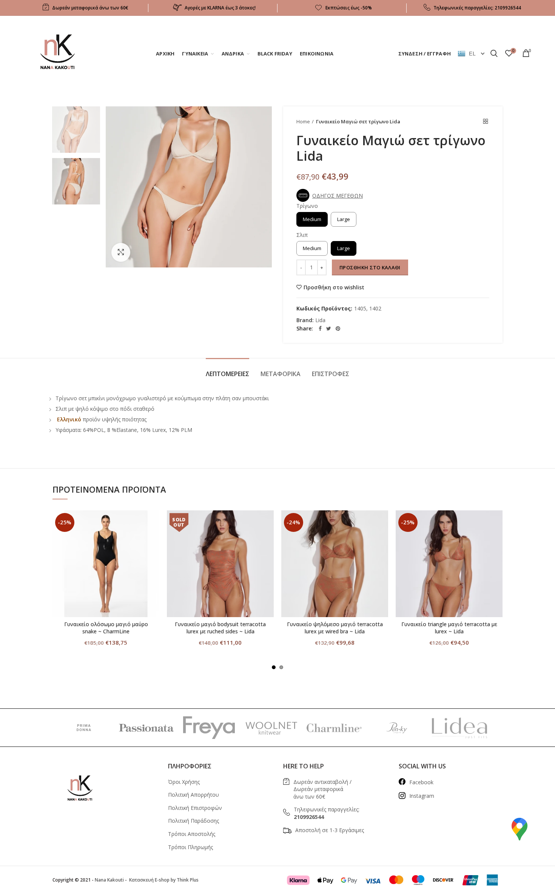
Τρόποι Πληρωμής (190, 847)
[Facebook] (320, 328)
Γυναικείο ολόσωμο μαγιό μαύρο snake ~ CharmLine (106, 627)
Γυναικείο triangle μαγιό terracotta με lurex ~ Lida (449, 627)
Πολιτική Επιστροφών (195, 807)
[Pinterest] (337, 328)
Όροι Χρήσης (184, 781)
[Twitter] (328, 328)
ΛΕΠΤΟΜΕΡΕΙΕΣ (227, 374)
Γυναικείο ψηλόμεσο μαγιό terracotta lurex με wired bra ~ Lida (335, 627)
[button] (331, 195)
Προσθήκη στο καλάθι (370, 267)
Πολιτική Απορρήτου (193, 794)
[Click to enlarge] (120, 252)
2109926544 (508, 8)
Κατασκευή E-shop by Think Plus (163, 880)
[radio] (312, 219)
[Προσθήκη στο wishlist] (153, 522)
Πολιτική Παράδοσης (193, 820)
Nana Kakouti (109, 880)
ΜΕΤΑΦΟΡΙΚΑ (281, 374)
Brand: (305, 320)
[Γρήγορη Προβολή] (153, 556)
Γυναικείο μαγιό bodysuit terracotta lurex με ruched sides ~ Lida (220, 627)
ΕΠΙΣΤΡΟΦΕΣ (330, 374)
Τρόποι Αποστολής (191, 833)
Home (303, 121)
